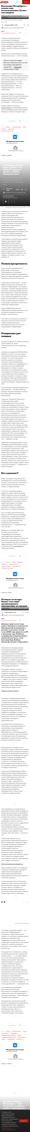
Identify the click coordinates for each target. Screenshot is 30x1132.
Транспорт (11, 129)
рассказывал (18, 546)
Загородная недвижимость (9, 1034)
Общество (4, 564)
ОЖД (24, 127)
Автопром (20, 562)
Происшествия (13, 564)
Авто (13, 562)
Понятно (24, 1121)
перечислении (6, 108)
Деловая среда (5, 1030)
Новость (8, 127)
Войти (26, 2)
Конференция (10, 1036)
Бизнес (3, 1036)
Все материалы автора (8, 33)
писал (11, 94)
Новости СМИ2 (6, 155)
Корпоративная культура (8, 1032)
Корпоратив (14, 1030)
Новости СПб (16, 566)
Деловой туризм (16, 1028)
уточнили (17, 67)
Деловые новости (6, 566)
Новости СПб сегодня (7, 131)
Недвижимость (22, 1034)
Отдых (19, 1032)
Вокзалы (4, 129)
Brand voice (19, 1036)
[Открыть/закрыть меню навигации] (17, 2)
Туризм (25, 1028)
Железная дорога (16, 127)
